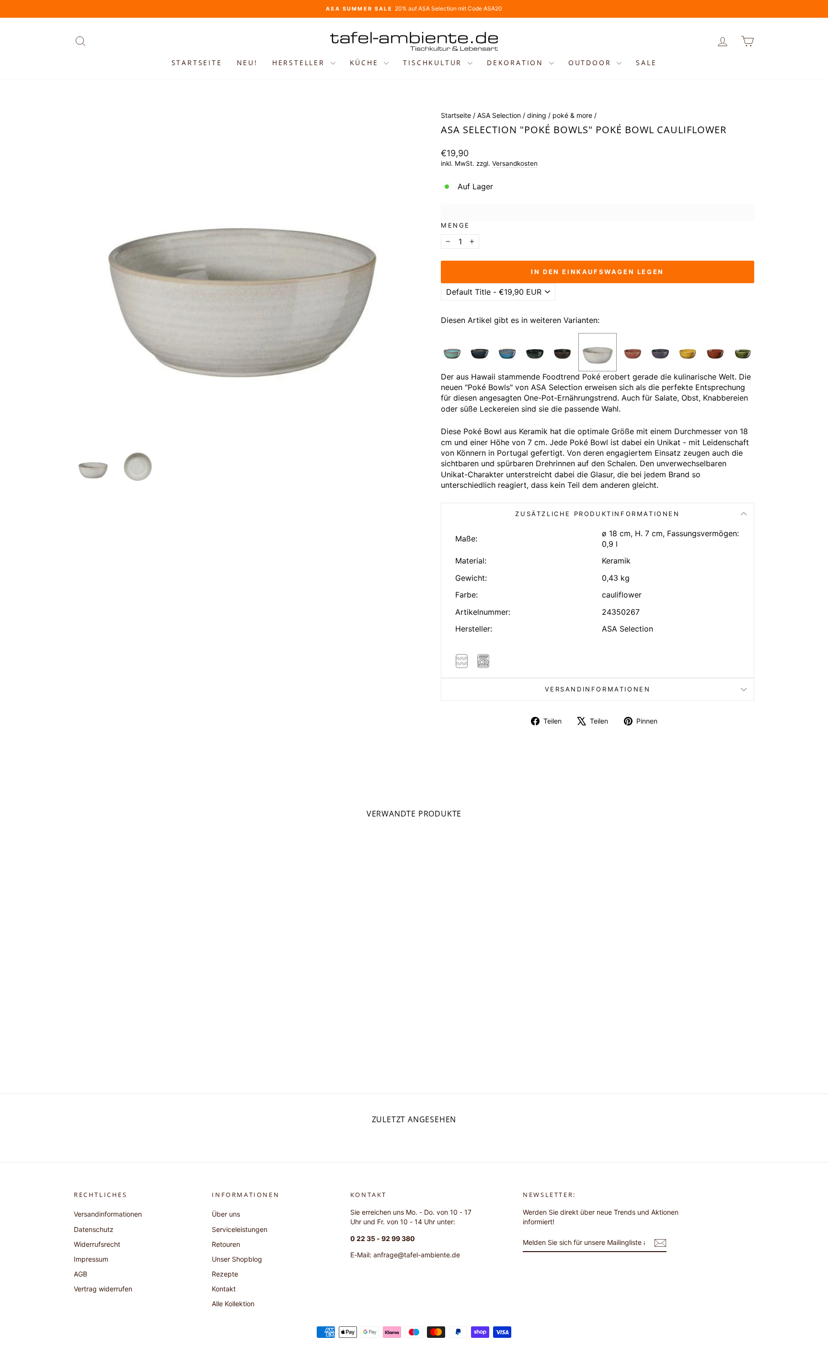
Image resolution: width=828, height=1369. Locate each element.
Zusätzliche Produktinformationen (597, 514)
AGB (80, 1274)
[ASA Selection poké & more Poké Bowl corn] (688, 352)
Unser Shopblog (237, 1259)
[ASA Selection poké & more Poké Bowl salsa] (715, 352)
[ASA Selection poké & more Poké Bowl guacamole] (743, 352)
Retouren (226, 1244)
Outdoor (591, 62)
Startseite (197, 62)
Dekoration (517, 62)
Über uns (226, 1214)
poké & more (572, 115)
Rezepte (225, 1274)
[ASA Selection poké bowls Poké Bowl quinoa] (479, 352)
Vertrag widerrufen (103, 1289)
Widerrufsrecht (97, 1244)
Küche (366, 62)
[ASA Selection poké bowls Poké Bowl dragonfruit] (632, 352)
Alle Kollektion (233, 1304)
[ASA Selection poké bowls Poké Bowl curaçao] (507, 352)
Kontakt (224, 1289)
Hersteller (300, 62)
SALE (646, 62)
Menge (455, 225)
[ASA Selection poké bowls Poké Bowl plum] (660, 352)
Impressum (91, 1259)
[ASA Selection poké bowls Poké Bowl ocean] (534, 352)
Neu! (247, 62)
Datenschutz (94, 1229)
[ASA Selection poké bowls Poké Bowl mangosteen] (562, 352)
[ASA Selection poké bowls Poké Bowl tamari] (452, 352)
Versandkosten (515, 163)
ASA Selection (499, 115)
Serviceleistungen (239, 1229)
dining (536, 115)
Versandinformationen (598, 689)
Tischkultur (434, 62)
